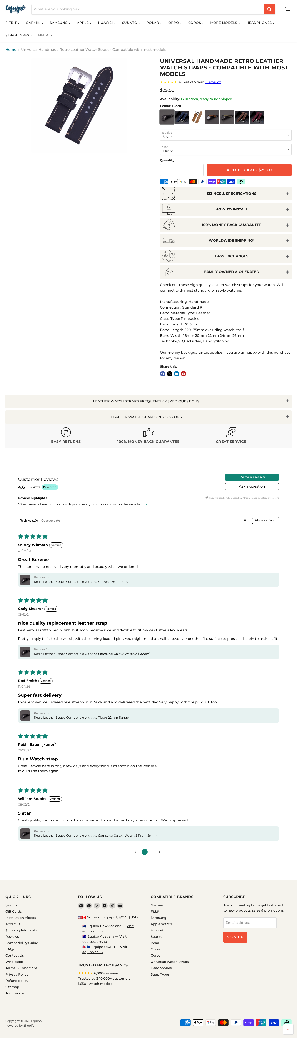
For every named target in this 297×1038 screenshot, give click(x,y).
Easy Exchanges (231, 256)
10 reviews (213, 82)
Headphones (259, 23)
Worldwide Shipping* (231, 240)
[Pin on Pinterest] (183, 373)
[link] (226, 82)
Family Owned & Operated (231, 272)
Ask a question (252, 486)
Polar (153, 23)
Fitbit (11, 23)
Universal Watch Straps (170, 962)
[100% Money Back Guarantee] (148, 436)
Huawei (106, 23)
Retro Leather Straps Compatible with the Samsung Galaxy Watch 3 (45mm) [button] (92, 654)
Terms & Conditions (21, 968)
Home (10, 50)
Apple (83, 23)
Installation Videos (20, 918)
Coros (195, 23)
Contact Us (14, 955)
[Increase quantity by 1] (198, 170)
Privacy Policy (16, 974)
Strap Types (17, 35)
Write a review (252, 477)
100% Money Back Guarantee (232, 225)
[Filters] (245, 520)
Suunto (130, 23)
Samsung (59, 23)
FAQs (10, 949)
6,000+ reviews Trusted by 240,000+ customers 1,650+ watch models (104, 978)
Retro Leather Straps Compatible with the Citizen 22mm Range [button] (82, 582)
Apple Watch (161, 924)
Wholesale (14, 962)
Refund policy (16, 981)
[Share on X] (169, 373)
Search (11, 905)
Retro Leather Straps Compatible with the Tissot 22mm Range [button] (81, 717)
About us (12, 924)
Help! (44, 35)
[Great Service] (231, 436)
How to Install (231, 209)
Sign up (235, 937)
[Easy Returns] (66, 436)
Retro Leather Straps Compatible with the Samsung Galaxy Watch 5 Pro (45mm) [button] (95, 836)
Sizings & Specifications (231, 194)
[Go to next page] (160, 852)
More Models (224, 23)
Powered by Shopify (19, 1025)
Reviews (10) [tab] (29, 520)
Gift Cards (13, 911)
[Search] (269, 9)
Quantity (167, 160)
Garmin (34, 23)
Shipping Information (23, 930)
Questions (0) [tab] (50, 520)
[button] (25, 580)
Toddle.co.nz (15, 993)
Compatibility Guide (21, 943)
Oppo (174, 23)
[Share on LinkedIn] (176, 373)
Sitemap (12, 987)
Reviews (12, 937)
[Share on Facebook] (162, 373)
